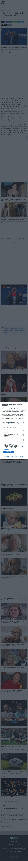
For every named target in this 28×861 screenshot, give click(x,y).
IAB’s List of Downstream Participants (15, 423)
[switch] (23, 430)
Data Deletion (6, 456)
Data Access (14, 456)
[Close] (25, 404)
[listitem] (14, 427)
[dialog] (14, 430)
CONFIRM (8, 451)
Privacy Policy (21, 456)
